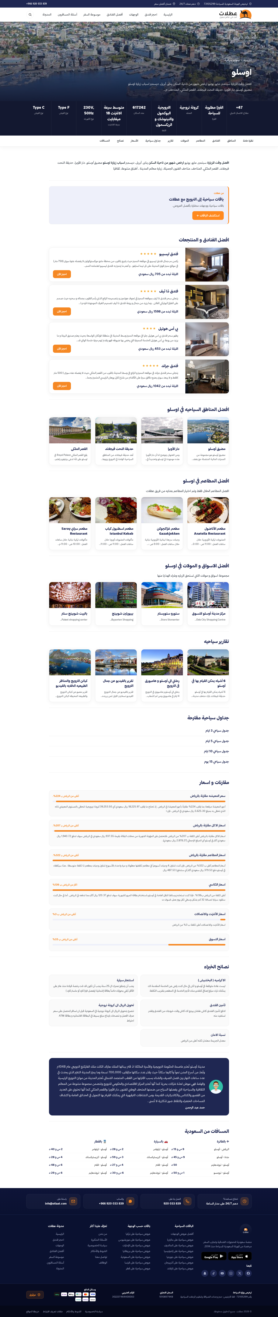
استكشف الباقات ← (208, 215)
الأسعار (134, 140)
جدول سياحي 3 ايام (217, 730)
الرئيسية (168, 14)
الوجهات (133, 14)
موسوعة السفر (92, 14)
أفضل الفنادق (115, 14)
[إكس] (239, 1273)
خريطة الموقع (32, 1311)
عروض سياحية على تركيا (138, 1234)
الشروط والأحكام (99, 1251)
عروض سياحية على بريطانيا (136, 1251)
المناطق (231, 140)
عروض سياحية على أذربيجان (179, 1262)
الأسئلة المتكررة (99, 1239)
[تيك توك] (213, 1273)
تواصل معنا (101, 1257)
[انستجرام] (231, 1273)
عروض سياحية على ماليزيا (180, 1239)
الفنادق (216, 140)
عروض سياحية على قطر (138, 1268)
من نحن (103, 1234)
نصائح (120, 140)
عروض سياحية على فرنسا (137, 1262)
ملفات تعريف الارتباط (53, 1311)
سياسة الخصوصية (97, 1245)
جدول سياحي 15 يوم (216, 761)
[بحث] (30, 14)
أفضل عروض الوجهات (182, 1234)
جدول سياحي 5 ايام (217, 741)
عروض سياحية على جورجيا (180, 1257)
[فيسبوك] (248, 1273)
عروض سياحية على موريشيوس (134, 1239)
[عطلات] (235, 14)
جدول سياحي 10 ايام (216, 751)
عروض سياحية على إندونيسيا (178, 1251)
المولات (185, 140)
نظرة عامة (248, 140)
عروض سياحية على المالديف (178, 1245)
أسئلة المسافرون (67, 14)
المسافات (105, 140)
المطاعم (200, 140)
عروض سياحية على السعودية (135, 1257)
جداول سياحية (153, 140)
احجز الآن (62, 274)
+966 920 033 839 (36, 3)
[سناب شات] (204, 1273)
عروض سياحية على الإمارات (136, 1245)
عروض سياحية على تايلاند (180, 1268)
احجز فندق (151, 14)
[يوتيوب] (222, 1273)
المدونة (47, 14)
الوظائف (103, 1262)
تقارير (170, 140)
